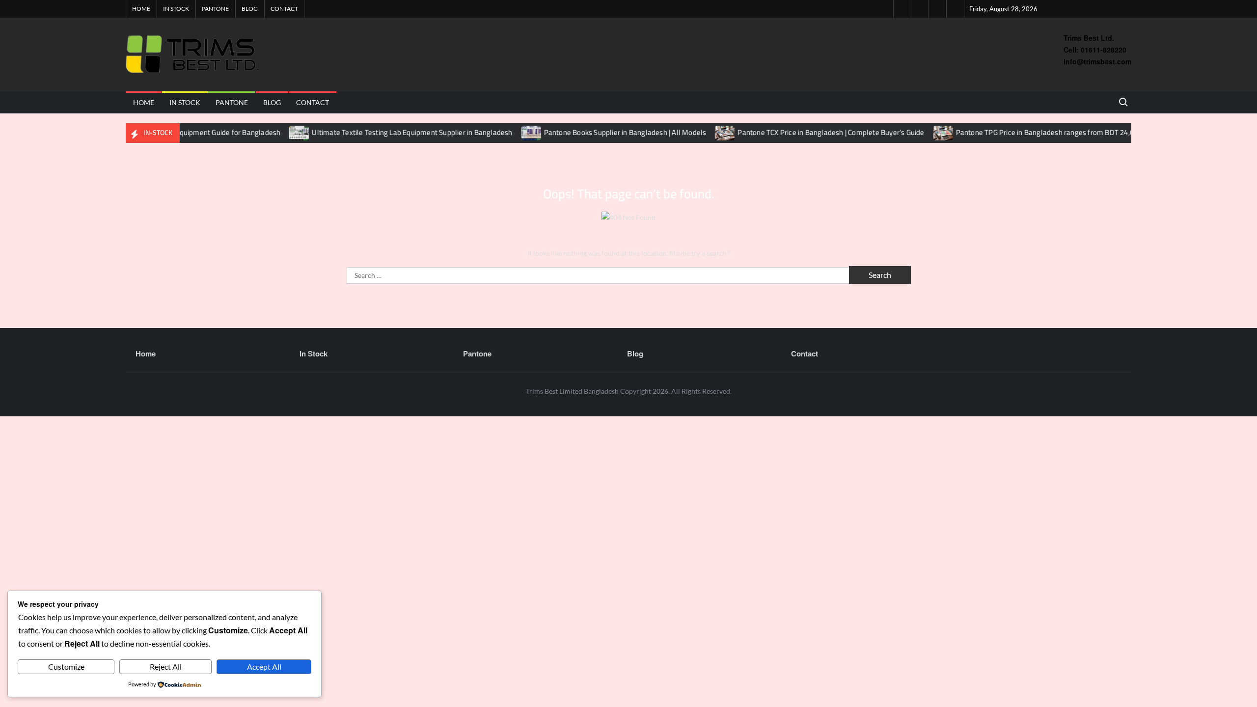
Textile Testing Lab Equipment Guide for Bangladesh (180, 132)
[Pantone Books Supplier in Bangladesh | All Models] (514, 132)
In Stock (176, 8)
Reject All (166, 666)
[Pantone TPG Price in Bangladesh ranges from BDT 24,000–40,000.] (926, 132)
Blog (250, 8)
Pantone (215, 8)
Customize (66, 666)
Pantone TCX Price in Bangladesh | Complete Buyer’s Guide (813, 132)
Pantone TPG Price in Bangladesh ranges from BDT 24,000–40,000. (1045, 132)
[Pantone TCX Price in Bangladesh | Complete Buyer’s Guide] (708, 132)
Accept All (264, 666)
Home (141, 8)
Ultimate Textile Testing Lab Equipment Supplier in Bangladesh (395, 132)
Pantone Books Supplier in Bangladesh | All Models (607, 132)
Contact (284, 8)
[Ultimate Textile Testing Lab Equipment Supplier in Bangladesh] (282, 132)
